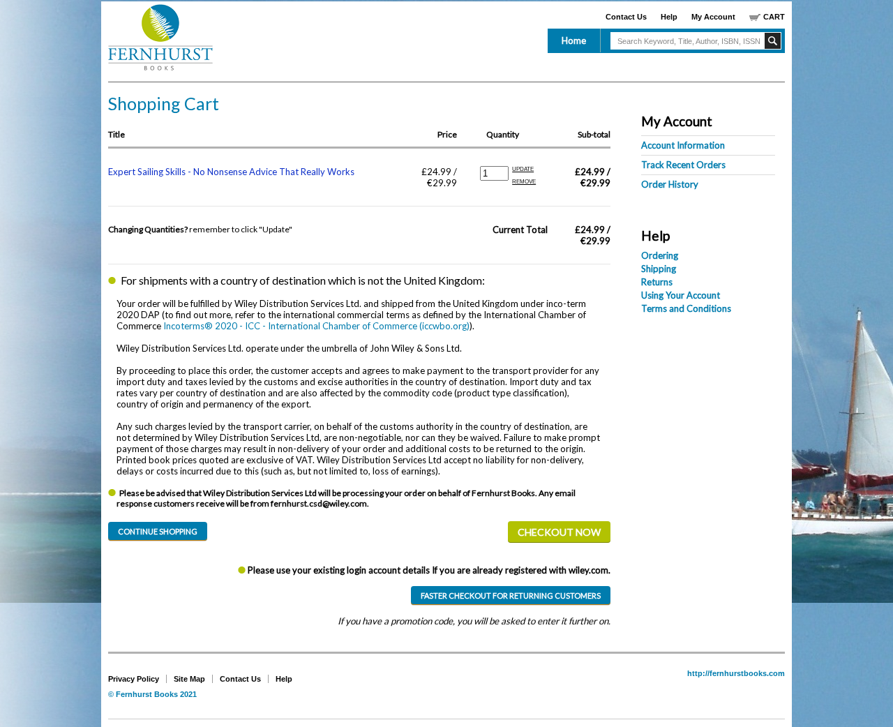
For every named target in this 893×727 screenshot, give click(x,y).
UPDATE (523, 169)
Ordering (659, 255)
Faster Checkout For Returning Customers (511, 595)
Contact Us (626, 17)
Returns (657, 281)
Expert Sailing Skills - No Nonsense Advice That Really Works (231, 171)
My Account (713, 17)
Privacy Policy (133, 679)
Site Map (189, 679)
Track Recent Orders (683, 164)
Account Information (683, 145)
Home (574, 40)
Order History (669, 184)
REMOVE (524, 182)
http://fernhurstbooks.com (736, 673)
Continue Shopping (157, 531)
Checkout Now (559, 532)
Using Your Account (680, 295)
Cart (774, 17)
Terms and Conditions (686, 308)
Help (669, 17)
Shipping (658, 268)
